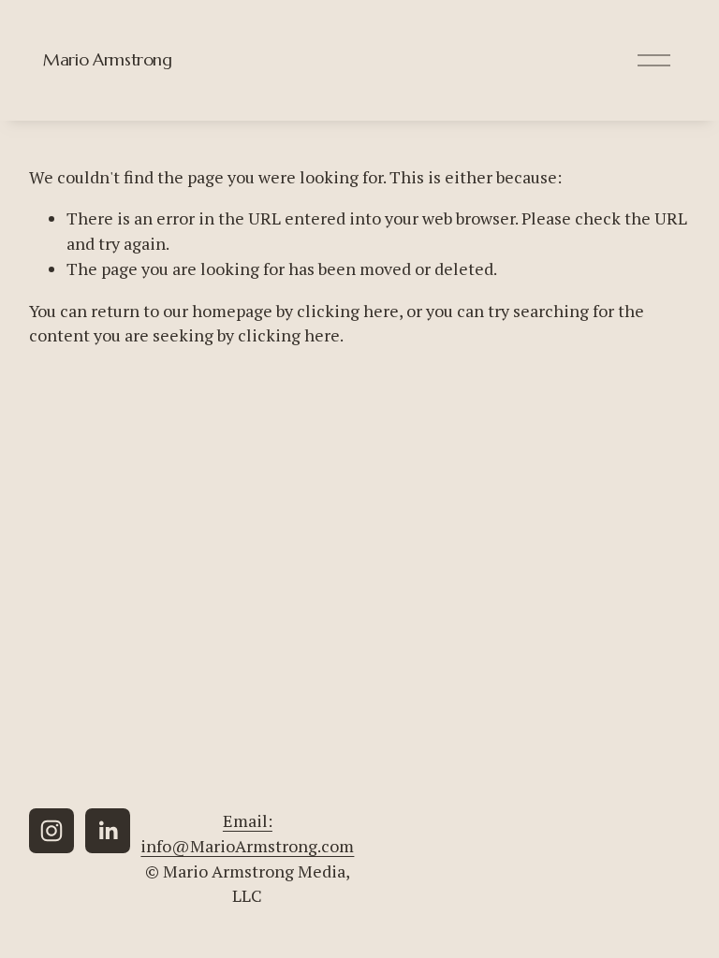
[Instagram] (51, 830)
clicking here (348, 310)
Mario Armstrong (107, 60)
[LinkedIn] (107, 830)
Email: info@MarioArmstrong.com (247, 833)
